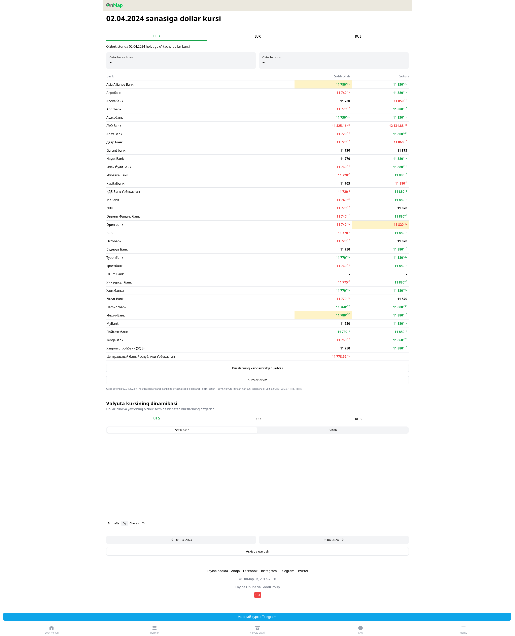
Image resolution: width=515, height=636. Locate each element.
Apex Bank (114, 134)
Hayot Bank (115, 158)
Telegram (287, 571)
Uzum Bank (115, 274)
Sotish (333, 430)
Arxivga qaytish (257, 551)
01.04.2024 (184, 540)
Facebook (250, 571)
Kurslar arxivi (258, 380)
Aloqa (235, 571)
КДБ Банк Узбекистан (123, 191)
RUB (358, 36)
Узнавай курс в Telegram (257, 616)
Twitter (303, 571)
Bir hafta (113, 523)
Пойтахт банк (117, 332)
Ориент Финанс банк (123, 216)
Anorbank (114, 109)
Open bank (114, 224)
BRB (109, 233)
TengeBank (114, 340)
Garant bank (116, 150)
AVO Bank (113, 125)
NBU (109, 208)
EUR (257, 36)
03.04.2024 (331, 540)
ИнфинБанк (115, 315)
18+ (257, 595)
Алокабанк (114, 101)
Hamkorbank (116, 307)
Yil (143, 523)
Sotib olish (182, 430)
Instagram (269, 571)
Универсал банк (119, 282)
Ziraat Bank (115, 299)
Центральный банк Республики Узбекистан (140, 356)
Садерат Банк (117, 249)
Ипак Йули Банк (118, 167)
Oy (124, 523)
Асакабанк (114, 117)
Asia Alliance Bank (120, 84)
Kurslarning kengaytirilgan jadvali (257, 368)
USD (156, 36)
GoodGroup (271, 587)
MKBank (112, 200)
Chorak (134, 523)
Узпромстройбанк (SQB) (125, 348)
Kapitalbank (115, 183)
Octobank (114, 241)
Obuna (251, 587)
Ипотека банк (117, 175)
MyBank (112, 323)
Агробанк (113, 92)
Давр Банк (114, 142)
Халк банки (115, 290)
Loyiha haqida (217, 571)
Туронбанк (114, 257)
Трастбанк (114, 266)
